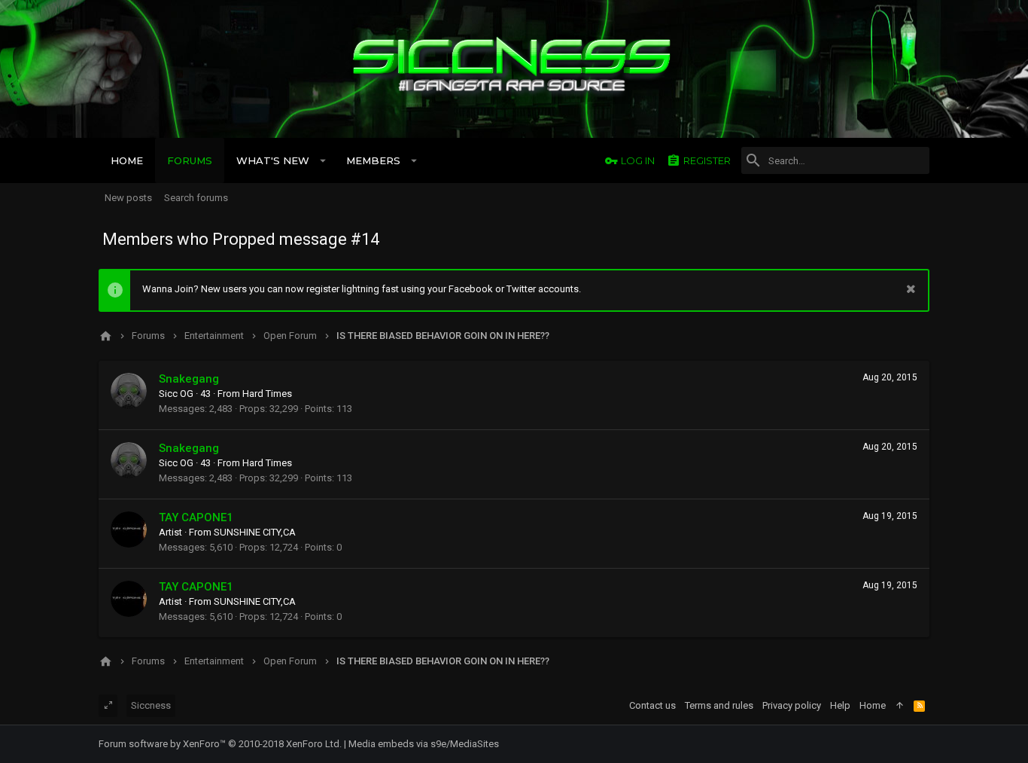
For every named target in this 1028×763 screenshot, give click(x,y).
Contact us (652, 705)
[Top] (899, 705)
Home (872, 705)
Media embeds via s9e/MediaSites (423, 743)
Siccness (151, 705)
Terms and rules (719, 705)
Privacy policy (791, 705)
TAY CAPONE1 (196, 517)
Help (840, 705)
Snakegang (189, 379)
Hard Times (267, 393)
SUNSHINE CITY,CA (255, 532)
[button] (323, 160)
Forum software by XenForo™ (220, 743)
